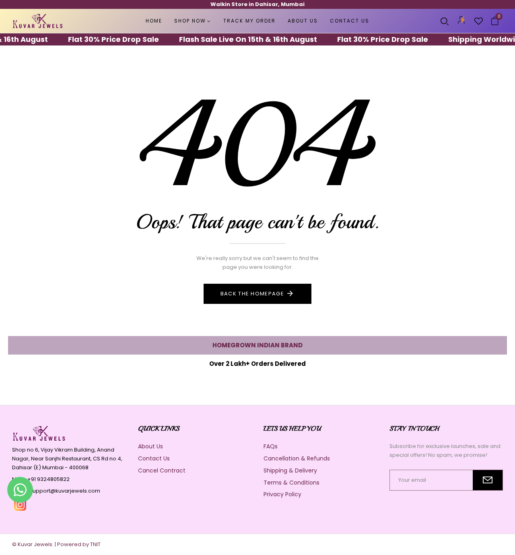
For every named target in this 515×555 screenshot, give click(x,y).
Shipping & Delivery (290, 470)
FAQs (271, 446)
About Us (150, 446)
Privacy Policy (282, 494)
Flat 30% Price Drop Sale (105, 39)
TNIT (95, 544)
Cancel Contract (161, 470)
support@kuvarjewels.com (65, 491)
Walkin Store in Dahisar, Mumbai (257, 4)
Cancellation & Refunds (297, 458)
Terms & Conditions (291, 483)
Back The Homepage (252, 293)
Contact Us (154, 458)
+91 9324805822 (48, 479)
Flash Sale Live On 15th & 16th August (240, 39)
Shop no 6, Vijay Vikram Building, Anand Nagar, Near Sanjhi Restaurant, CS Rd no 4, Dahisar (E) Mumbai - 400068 (67, 458)
